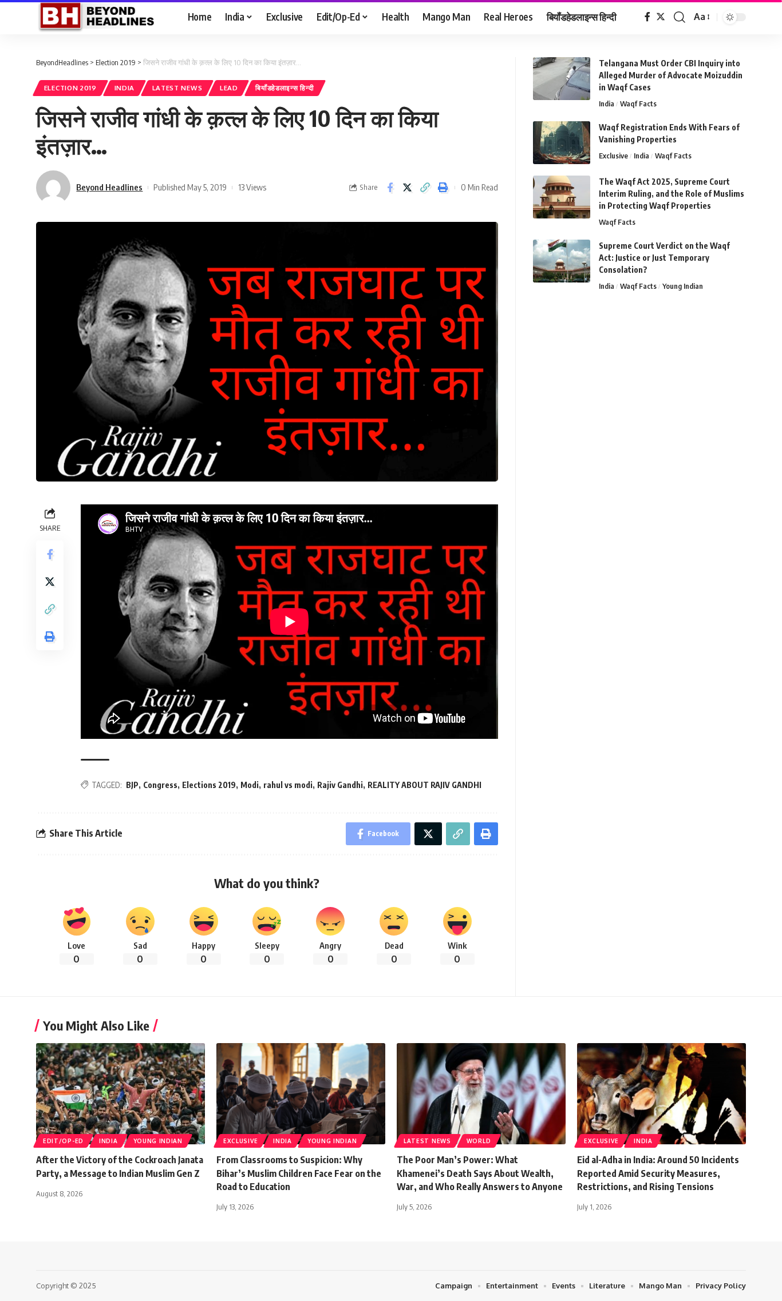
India (124, 87)
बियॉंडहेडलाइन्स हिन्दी (284, 87)
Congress (160, 785)
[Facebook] (647, 17)
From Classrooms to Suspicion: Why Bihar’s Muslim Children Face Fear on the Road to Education (298, 1173)
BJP (132, 785)
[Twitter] (660, 17)
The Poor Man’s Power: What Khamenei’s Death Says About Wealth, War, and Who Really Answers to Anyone (480, 1173)
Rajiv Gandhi (340, 785)
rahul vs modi (288, 785)
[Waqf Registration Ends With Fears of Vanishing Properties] (561, 142)
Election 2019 (70, 87)
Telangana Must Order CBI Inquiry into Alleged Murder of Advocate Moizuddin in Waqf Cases (670, 75)
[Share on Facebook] (390, 187)
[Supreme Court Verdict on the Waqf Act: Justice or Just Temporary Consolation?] (561, 261)
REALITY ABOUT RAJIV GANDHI (424, 785)
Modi (249, 785)
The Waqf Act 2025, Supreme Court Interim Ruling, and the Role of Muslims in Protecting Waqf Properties (671, 193)
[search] (679, 17)
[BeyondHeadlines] (102, 17)
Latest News (177, 87)
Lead (229, 87)
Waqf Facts (638, 103)
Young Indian (682, 286)
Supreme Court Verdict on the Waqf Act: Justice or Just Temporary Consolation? (664, 257)
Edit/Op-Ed (63, 1140)
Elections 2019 (209, 785)
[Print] (443, 187)
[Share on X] (408, 187)
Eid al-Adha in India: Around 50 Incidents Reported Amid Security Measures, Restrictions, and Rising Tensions (658, 1173)
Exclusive (613, 155)
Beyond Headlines (109, 187)
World (479, 1140)
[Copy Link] (425, 187)
